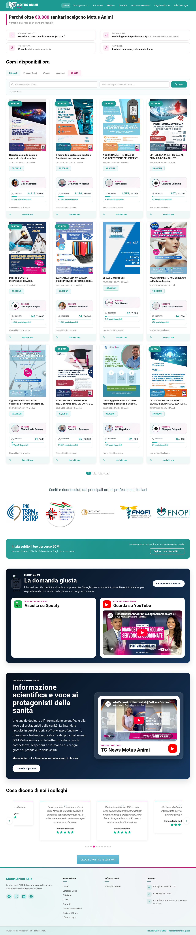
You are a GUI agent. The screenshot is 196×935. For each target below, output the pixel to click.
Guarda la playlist (26, 768)
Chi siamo (98, 5)
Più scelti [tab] (13, 73)
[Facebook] (9, 896)
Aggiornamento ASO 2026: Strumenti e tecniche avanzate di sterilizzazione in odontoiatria (26, 402)
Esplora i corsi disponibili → (167, 551)
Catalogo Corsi (80, 5)
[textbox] (124, 84)
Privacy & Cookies (113, 886)
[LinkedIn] (24, 896)
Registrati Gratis (162, 5)
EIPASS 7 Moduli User (114, 277)
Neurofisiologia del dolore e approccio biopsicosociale (23, 157)
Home (66, 5)
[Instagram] (16, 896)
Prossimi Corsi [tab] (30, 73)
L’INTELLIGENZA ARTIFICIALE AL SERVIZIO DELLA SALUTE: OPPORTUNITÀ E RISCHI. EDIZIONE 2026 (168, 157)
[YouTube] (31, 896)
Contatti (123, 5)
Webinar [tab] (46, 73)
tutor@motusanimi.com (164, 886)
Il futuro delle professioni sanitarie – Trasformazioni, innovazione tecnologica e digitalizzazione (74, 157)
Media (110, 5)
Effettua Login (181, 5)
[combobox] (135, 84)
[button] (85, 846)
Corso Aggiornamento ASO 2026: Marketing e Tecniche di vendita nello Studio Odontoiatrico (120, 402)
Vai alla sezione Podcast (168, 583)
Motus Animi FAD (19, 879)
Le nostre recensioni (140, 5)
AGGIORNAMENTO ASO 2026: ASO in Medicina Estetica (168, 279)
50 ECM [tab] (74, 73)
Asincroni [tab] (60, 73)
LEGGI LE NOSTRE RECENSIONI (98, 859)
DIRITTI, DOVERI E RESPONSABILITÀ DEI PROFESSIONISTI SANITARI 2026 (26, 279)
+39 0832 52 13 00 (162, 893)
